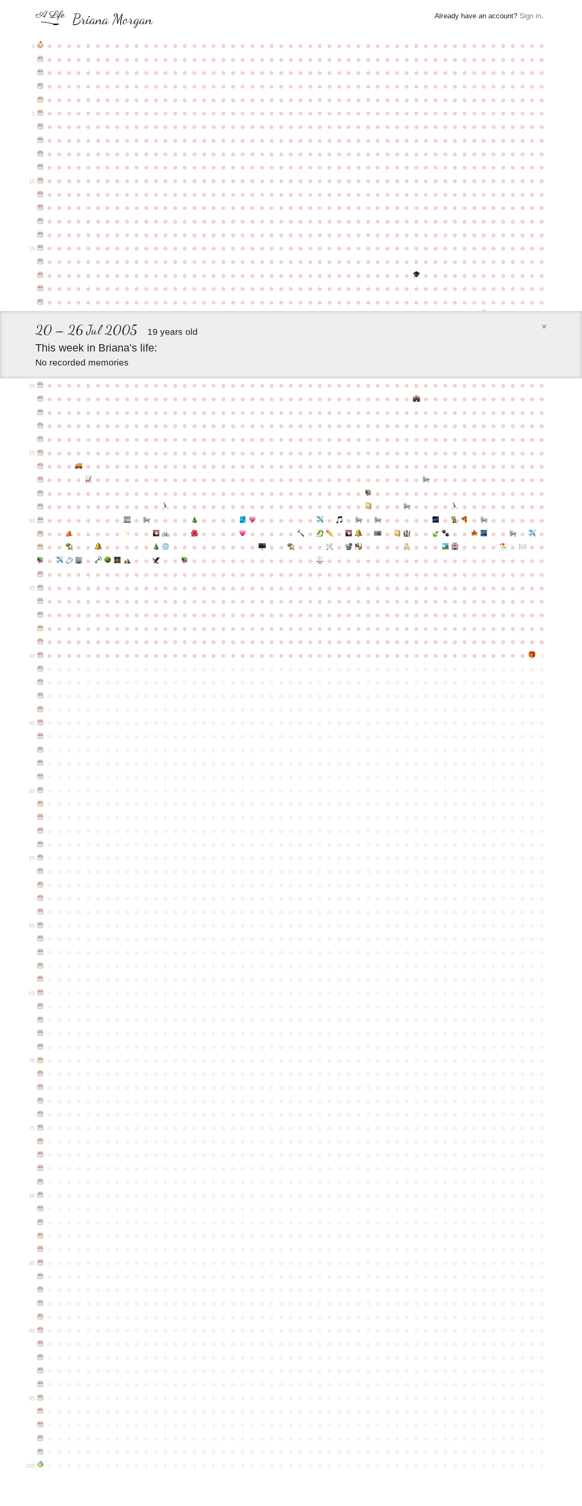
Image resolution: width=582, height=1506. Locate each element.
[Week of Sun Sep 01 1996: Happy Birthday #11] (40, 194)
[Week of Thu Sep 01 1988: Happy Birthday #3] (40, 86)
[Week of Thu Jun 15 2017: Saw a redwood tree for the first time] (436, 534)
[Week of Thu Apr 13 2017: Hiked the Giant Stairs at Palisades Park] (349, 534)
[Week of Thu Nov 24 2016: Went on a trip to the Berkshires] (156, 534)
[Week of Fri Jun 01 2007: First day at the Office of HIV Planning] (416, 399)
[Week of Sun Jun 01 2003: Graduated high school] (416, 275)
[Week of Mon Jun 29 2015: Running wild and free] (455, 506)
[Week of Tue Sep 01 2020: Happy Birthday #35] (40, 588)
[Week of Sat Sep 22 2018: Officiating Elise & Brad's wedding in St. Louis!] (69, 560)
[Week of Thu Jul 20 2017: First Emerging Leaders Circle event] (484, 534)
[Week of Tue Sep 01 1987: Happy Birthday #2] (40, 72)
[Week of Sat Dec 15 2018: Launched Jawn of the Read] (185, 560)
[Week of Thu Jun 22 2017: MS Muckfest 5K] (445, 534)
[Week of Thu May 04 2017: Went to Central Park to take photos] (378, 534)
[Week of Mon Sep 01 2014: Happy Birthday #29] (40, 506)
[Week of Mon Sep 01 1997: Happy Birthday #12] (40, 207)
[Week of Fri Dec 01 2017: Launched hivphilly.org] (165, 547)
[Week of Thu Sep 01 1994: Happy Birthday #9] (40, 167)
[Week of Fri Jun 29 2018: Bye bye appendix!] (455, 547)
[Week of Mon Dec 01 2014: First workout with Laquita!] (165, 506)
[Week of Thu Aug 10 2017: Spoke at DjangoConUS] (513, 534)
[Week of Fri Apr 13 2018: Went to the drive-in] (349, 547)
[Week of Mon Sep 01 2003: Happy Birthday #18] (40, 288)
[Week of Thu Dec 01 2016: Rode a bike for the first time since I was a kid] (165, 534)
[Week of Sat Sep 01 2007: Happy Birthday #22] (40, 412)
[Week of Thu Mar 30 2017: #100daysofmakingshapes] (329, 534)
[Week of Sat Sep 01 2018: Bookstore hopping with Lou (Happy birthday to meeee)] (40, 560)
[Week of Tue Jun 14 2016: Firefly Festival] (436, 520)
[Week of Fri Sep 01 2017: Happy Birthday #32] (40, 547)
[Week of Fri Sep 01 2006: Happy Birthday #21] (40, 399)
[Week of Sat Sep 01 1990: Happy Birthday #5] (40, 113)
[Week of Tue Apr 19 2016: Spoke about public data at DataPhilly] (358, 520)
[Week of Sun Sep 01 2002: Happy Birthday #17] (40, 275)
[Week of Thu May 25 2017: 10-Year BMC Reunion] (407, 534)
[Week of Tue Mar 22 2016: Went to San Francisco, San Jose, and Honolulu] (320, 520)
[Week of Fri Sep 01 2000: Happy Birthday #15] (40, 248)
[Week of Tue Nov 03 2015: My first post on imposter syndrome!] (127, 520)
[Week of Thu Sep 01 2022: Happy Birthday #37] (40, 615)
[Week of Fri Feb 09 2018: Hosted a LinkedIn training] (262, 547)
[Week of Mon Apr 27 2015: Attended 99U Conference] (368, 506)
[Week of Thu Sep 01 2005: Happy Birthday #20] (40, 385)
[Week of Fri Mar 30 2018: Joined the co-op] (329, 547)
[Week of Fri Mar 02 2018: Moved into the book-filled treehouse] (291, 547)
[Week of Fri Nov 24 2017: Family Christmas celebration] (156, 547)
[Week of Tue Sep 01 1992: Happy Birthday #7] (40, 140)
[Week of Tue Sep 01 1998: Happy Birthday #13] (40, 221)
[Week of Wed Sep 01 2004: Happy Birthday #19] (40, 302)
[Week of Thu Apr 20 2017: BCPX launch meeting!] (358, 534)
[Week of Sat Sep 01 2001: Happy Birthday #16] (40, 261)
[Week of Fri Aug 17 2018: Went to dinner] (522, 547)
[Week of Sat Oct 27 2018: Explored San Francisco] (117, 560)
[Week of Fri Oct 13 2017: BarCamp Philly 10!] (98, 547)
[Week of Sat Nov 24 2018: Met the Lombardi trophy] (156, 560)
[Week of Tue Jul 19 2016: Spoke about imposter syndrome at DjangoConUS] (484, 520)
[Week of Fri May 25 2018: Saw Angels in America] (407, 547)
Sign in (530, 16)
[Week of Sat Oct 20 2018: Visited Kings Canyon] (107, 560)
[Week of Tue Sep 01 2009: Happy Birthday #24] (40, 439)
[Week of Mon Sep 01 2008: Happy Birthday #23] (40, 425)
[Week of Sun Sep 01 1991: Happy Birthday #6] (40, 126)
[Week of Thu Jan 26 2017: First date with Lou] (243, 534)
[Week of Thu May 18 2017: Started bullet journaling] (397, 534)
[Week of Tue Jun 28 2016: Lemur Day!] (455, 520)
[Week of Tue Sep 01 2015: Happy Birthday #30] (40, 520)
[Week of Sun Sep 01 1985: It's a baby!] (40, 45)
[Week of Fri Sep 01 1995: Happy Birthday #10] (40, 180)
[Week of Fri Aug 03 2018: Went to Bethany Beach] (503, 547)
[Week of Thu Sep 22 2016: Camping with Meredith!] (69, 534)
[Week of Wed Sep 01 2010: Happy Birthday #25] (40, 453)
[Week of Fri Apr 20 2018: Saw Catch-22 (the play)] (358, 547)
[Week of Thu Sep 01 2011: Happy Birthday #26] (40, 466)
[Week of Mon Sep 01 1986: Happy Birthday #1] (40, 59)
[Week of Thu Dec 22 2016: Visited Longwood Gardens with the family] (194, 534)
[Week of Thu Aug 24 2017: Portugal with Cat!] (532, 534)
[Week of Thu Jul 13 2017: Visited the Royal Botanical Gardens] (474, 534)
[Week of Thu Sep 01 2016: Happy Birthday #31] (40, 534)
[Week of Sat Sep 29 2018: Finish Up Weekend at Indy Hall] (79, 560)
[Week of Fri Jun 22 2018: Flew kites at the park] (445, 547)
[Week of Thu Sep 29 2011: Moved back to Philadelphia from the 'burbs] (79, 466)
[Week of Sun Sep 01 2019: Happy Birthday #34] (40, 574)
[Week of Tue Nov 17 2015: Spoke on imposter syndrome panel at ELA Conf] (146, 520)
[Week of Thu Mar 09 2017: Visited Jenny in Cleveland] (300, 534)
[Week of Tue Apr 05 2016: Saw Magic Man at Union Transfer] (339, 520)
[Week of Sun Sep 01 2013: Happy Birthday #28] (40, 493)
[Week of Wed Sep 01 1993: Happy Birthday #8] (40, 154)
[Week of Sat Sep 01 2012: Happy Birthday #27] (40, 480)
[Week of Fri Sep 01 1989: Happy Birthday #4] (40, 100)
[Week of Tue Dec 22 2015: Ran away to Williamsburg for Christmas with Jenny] (194, 520)
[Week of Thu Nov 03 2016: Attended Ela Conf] (127, 534)
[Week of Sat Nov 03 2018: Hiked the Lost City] (127, 560)
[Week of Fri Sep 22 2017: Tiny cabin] (69, 547)
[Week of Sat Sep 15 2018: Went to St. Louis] (59, 560)
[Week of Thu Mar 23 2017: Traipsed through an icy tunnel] (320, 534)
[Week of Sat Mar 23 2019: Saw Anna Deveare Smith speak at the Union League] (320, 560)
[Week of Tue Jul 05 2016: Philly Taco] (465, 520)
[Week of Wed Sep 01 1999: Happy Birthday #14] (40, 235)
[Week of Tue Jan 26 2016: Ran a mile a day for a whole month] (243, 520)
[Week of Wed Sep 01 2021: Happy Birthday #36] (40, 601)
